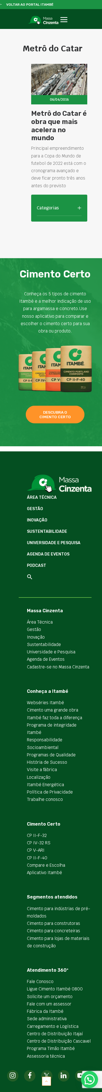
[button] (63, 26)
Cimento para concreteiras (53, 930)
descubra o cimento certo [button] (55, 414)
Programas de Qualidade (51, 755)
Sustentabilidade (47, 531)
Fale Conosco (40, 981)
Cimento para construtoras (53, 923)
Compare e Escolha (46, 865)
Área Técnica (42, 497)
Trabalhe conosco (45, 799)
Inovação (37, 520)
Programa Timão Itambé (51, 1048)
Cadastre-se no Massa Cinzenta (58, 667)
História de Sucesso (47, 762)
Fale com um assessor (49, 1004)
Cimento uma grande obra (52, 710)
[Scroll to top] (46, 1080)
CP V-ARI (35, 850)
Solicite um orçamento (50, 996)
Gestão (35, 508)
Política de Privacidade (50, 792)
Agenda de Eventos (48, 554)
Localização (38, 777)
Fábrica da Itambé (45, 1011)
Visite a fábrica (42, 769)
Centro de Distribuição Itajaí (55, 1033)
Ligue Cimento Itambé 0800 (55, 989)
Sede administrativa (47, 1018)
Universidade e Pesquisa (53, 542)
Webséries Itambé (45, 702)
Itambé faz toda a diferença (54, 717)
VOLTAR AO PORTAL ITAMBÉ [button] (30, 5)
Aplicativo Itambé (44, 872)
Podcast (36, 565)
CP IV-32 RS (38, 842)
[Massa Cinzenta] (43, 20)
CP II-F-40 (37, 857)
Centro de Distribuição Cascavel (59, 1041)
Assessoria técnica (46, 1056)
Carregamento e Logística (52, 1026)
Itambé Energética (45, 784)
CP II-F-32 (37, 835)
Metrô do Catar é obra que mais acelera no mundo (59, 126)
